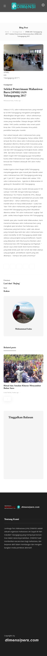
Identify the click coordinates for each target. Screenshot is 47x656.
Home (7, 32)
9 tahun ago (17, 100)
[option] (23, 374)
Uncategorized (17, 32)
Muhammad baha (8, 100)
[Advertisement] (23, 600)
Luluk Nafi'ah (7, 392)
